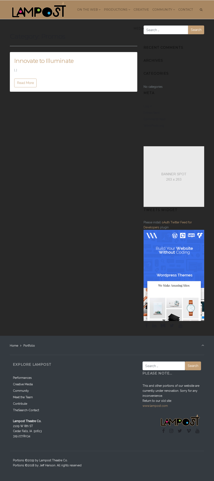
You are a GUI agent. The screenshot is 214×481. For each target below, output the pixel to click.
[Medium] (163, 325)
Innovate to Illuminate (44, 60)
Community (21, 390)
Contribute (20, 403)
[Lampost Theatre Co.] (39, 9)
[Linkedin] (154, 325)
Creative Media (23, 384)
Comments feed (155, 119)
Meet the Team (23, 397)
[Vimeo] (189, 431)
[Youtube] (180, 325)
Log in (148, 106)
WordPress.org (154, 125)
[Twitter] (172, 325)
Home (14, 345)
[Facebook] (147, 325)
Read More (25, 83)
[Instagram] (171, 431)
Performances (22, 377)
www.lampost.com (155, 405)
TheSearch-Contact (26, 410)
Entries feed (151, 112)
